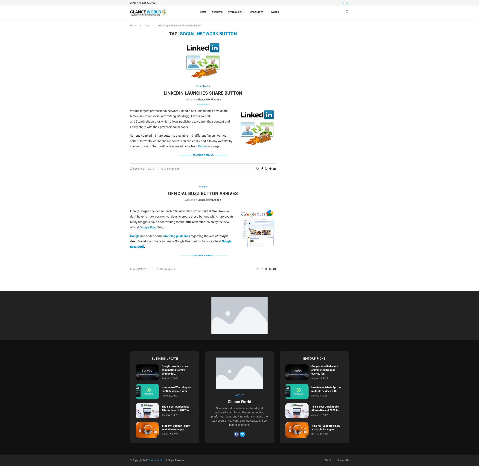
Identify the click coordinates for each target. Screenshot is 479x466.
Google (135, 236)
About (328, 460)
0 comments (172, 169)
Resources (256, 12)
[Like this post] (257, 169)
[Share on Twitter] (266, 169)
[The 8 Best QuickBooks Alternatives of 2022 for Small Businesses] (147, 411)
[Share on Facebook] (262, 169)
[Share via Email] (274, 169)
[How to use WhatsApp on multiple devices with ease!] (147, 391)
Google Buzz (148, 227)
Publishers (205, 146)
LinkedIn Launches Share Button (203, 93)
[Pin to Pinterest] (270, 169)
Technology (235, 12)
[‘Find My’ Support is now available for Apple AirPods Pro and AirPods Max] (147, 430)
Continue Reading (203, 155)
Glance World (156, 460)
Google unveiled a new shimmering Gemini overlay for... (175, 369)
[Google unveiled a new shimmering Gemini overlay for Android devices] (147, 372)
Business (217, 12)
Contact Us (343, 460)
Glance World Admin (209, 100)
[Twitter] (347, 3)
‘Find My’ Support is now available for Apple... (176, 428)
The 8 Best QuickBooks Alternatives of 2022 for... (177, 408)
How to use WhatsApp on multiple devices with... (176, 389)
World (275, 12)
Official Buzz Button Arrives (203, 193)
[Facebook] (343, 3)
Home (203, 12)
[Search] (347, 12)
